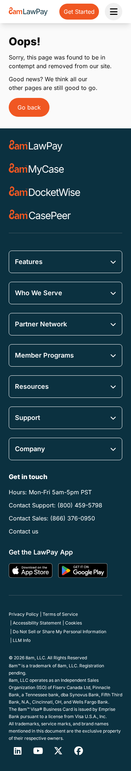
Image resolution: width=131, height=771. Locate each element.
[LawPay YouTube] (38, 750)
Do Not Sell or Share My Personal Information (59, 631)
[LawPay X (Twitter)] (58, 750)
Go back (29, 107)
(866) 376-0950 (72, 518)
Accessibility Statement (37, 623)
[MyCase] (36, 169)
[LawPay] (36, 146)
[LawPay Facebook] (78, 750)
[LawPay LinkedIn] (17, 750)
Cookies (73, 623)
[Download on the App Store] (30, 570)
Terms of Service (60, 614)
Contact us (23, 531)
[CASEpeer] (40, 215)
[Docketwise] (44, 192)
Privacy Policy (24, 614)
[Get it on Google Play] (82, 570)
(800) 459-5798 (79, 505)
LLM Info (22, 640)
